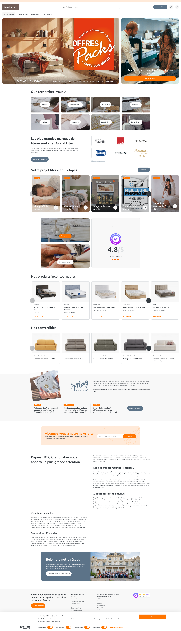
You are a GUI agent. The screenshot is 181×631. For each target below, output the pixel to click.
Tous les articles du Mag (77, 601)
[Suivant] (148, 193)
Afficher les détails (116, 627)
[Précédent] (32, 193)
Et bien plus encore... (98, 161)
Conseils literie (75, 598)
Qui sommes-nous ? (76, 610)
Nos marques (23, 14)
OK (152, 617)
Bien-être (73, 596)
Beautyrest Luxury (102, 607)
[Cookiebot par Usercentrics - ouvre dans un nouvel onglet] (25, 627)
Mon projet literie (160, 7)
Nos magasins (47, 14)
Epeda (98, 609)
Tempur (99, 598)
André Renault (101, 600)
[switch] (68, 627)
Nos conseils (35, 14)
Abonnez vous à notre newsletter (70, 433)
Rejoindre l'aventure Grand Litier (58, 573)
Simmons (99, 603)
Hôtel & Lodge (101, 605)
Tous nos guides (75, 603)
